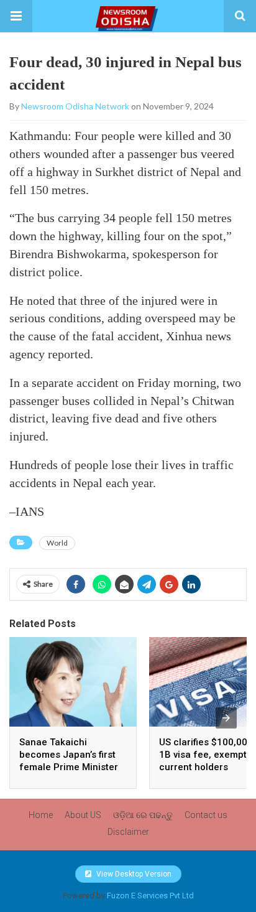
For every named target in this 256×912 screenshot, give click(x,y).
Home (41, 815)
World (57, 542)
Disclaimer (128, 832)
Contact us (206, 815)
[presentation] (226, 717)
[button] (16, 16)
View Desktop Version (132, 874)
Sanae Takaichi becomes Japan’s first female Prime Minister (68, 755)
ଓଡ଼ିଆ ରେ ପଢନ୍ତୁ (143, 815)
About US (83, 815)
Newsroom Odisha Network (75, 106)
